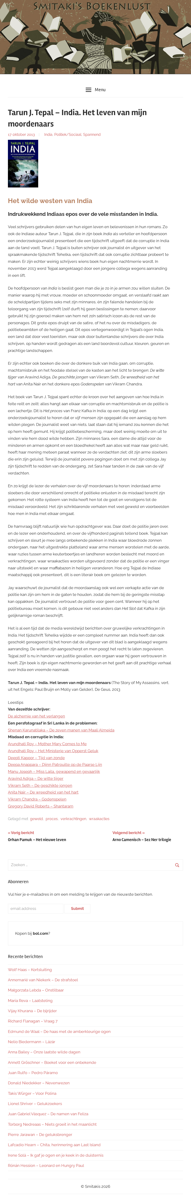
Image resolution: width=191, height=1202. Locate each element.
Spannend (92, 134)
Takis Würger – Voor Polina (32, 1093)
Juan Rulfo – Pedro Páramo (33, 1072)
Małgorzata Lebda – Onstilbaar (36, 990)
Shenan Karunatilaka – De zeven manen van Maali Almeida (61, 730)
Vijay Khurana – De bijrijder (32, 1010)
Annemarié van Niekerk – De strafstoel (43, 980)
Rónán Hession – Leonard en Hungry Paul (46, 1165)
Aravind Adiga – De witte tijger (35, 778)
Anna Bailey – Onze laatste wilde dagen (44, 1052)
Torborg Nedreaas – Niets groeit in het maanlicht (52, 1124)
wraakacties (99, 819)
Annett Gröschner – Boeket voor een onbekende (52, 1062)
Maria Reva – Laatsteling (30, 1000)
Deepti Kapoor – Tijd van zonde (36, 757)
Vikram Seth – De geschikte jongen (40, 785)
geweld (36, 819)
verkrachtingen (73, 819)
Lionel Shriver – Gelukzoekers (35, 1103)
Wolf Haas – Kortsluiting (30, 969)
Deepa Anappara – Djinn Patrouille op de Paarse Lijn (55, 764)
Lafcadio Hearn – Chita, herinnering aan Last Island (54, 1144)
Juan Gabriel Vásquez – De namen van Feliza (48, 1114)
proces (52, 819)
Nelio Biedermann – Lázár (31, 1041)
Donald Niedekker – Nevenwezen (39, 1083)
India (48, 134)
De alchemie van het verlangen (36, 716)
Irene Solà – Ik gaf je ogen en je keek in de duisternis (55, 1155)
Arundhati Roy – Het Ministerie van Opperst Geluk (53, 750)
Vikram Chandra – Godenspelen (37, 799)
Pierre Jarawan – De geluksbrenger (40, 1134)
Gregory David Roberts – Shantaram (40, 806)
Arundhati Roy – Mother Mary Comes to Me (47, 743)
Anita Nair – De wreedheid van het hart (43, 792)
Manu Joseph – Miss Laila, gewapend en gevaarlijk (54, 771)
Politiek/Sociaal (67, 134)
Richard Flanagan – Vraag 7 (33, 1021)
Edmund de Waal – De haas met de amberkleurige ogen (59, 1031)
